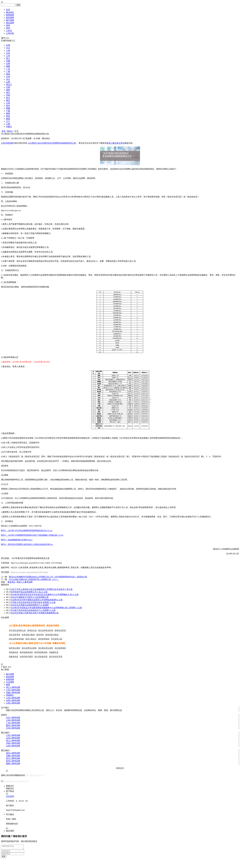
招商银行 (10, 695)
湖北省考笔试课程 (29, 648)
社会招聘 (10, 682)
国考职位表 (32, 630)
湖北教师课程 (60, 648)
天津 (8, 77)
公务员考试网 (7, 143)
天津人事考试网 (13, 728)
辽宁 (8, 121)
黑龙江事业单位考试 (115, 143)
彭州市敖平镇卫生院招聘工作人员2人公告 (29, 592)
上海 (8, 50)
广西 (8, 71)
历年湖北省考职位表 (17, 630)
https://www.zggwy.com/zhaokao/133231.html (29, 572)
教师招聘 (10, 15)
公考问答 (10, 33)
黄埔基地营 (13, 652)
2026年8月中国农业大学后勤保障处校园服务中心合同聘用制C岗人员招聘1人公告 (46, 608)
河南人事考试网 (13, 743)
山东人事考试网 (13, 738)
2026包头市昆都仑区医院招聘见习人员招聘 (30, 605)
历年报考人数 (56, 639)
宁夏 (8, 111)
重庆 (8, 100)
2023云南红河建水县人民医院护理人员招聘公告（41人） (34, 579)
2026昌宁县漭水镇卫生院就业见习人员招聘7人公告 (33, 610)
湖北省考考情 (14, 635)
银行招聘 (10, 20)
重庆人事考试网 (13, 725)
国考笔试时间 (60, 630)
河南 (8, 95)
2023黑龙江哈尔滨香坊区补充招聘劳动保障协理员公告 (52, 143)
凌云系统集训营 (41, 657)
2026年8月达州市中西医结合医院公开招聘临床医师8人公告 (37, 600)
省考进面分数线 (28, 635)
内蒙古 (9, 127)
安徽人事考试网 (13, 692)
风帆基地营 (13, 657)
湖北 (8, 92)
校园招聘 (10, 679)
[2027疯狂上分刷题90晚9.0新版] (2, 664)
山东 (8, 53)
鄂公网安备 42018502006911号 (16, 781)
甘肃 (8, 87)
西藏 (8, 108)
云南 (8, 103)
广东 (8, 69)
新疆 (8, 113)
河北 (8, 79)
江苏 (8, 56)
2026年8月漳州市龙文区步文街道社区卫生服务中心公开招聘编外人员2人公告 (45, 594)
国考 (8, 25)
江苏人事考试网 (13, 690)
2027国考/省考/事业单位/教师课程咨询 (27, 625)
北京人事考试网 (13, 717)
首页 (8, 10)
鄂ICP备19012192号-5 (35, 775)
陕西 (8, 119)
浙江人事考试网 (13, 687)
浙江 (8, 58)
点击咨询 (10, 796)
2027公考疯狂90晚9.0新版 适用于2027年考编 (30, 643)
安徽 (8, 61)
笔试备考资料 (52, 625)
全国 (8, 45)
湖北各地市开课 (55, 657)
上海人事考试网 (13, 698)
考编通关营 (53, 652)
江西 (8, 124)
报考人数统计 (31, 639)
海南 (8, 74)
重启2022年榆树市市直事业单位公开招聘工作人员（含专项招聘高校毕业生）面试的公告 (48, 577)
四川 (8, 98)
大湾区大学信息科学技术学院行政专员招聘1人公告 (33, 602)
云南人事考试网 (13, 703)
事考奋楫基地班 (26, 652)
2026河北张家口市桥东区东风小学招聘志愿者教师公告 (35, 613)
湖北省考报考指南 (16, 639)
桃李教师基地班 (41, 652)
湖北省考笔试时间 (45, 630)
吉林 (8, 64)
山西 (8, 82)
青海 (8, 116)
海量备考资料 (58, 643)
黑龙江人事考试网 (24, 582)
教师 (8, 685)
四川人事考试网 (13, 758)
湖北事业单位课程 (45, 648)
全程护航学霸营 (26, 657)
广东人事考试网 (13, 723)
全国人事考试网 (13, 700)
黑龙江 (9, 85)
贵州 (8, 106)
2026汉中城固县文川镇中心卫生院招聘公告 (30, 597)
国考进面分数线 (51, 635)
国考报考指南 (43, 639)
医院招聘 (10, 18)
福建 (8, 66)
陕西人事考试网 (13, 763)
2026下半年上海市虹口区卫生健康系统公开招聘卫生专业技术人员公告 (42, 589)
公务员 (9, 31)
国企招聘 (10, 23)
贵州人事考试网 (13, 761)
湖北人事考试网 (13, 753)
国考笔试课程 (14, 648)
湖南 (8, 90)
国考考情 (40, 635)
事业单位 (10, 12)
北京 (8, 48)
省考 (8, 28)
